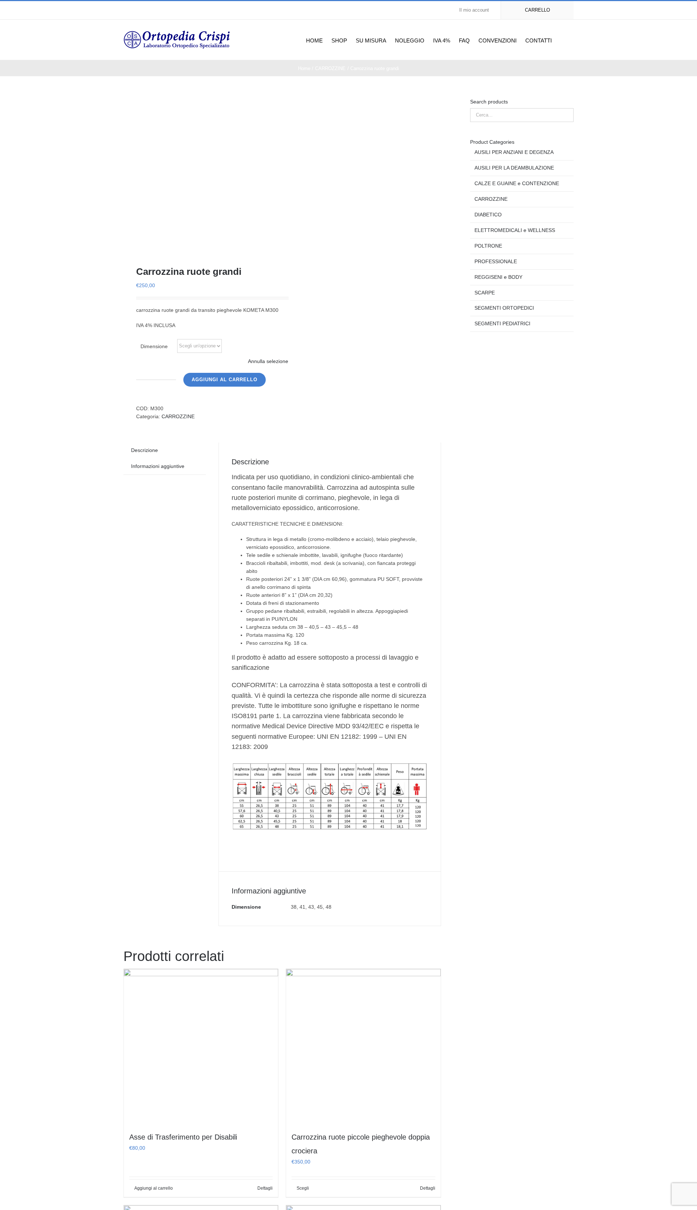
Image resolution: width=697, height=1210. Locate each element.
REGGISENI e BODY (498, 277)
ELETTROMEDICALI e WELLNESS (514, 230)
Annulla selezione (268, 361)
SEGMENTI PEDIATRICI (502, 323)
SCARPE (484, 293)
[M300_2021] (199, 170)
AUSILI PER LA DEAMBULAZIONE (514, 168)
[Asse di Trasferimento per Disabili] (201, 1046)
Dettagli (265, 1188)
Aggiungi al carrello (224, 379)
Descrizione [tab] (144, 450)
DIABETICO (488, 214)
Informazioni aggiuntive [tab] (157, 466)
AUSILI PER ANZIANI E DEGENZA (514, 152)
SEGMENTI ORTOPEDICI (504, 308)
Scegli (303, 1188)
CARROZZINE (178, 416)
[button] (563, 40)
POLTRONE (488, 246)
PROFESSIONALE (495, 261)
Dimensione (154, 346)
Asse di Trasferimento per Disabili (183, 1137)
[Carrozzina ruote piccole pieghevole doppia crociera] (363, 1046)
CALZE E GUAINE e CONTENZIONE (516, 183)
